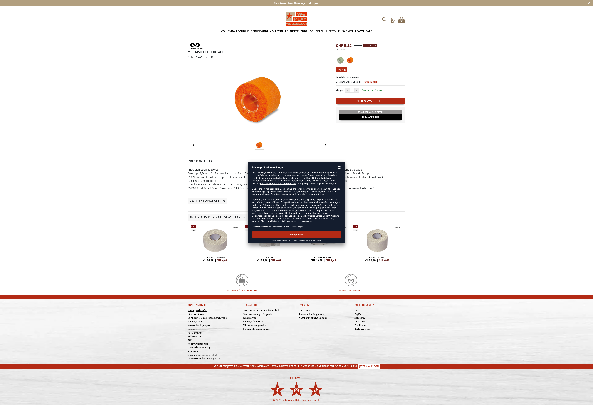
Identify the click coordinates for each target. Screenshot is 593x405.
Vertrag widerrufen (197, 310)
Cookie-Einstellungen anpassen (204, 358)
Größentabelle (371, 82)
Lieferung (192, 328)
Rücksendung (195, 332)
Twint (357, 310)
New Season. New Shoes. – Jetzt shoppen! (296, 3)
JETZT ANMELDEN (369, 366)
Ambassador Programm (311, 314)
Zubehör (306, 31)
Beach (319, 31)
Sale (369, 31)
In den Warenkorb (371, 101)
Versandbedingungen (199, 325)
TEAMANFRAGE (370, 117)
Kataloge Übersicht (253, 321)
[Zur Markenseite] (195, 46)
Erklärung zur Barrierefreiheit (202, 354)
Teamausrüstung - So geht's (257, 314)
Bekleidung (259, 31)
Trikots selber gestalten (255, 325)
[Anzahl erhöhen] (356, 90)
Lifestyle (333, 31)
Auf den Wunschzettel (372, 112)
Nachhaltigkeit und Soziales (313, 317)
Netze (294, 31)
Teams (359, 31)
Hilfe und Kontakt (197, 314)
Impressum (193, 351)
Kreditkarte (360, 325)
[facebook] (277, 389)
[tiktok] (315, 389)
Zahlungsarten (195, 321)
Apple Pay (359, 317)
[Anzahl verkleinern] (347, 90)
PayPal (358, 314)
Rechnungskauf (362, 328)
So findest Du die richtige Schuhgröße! (207, 317)
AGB (190, 340)
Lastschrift (359, 321)
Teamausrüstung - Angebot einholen (262, 310)
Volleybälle (279, 31)
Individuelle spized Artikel (256, 328)
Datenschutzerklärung (199, 347)
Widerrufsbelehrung (198, 343)
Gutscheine (304, 310)
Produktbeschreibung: (203, 169)
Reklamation (194, 336)
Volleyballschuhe (235, 31)
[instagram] (296, 389)
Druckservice (249, 317)
